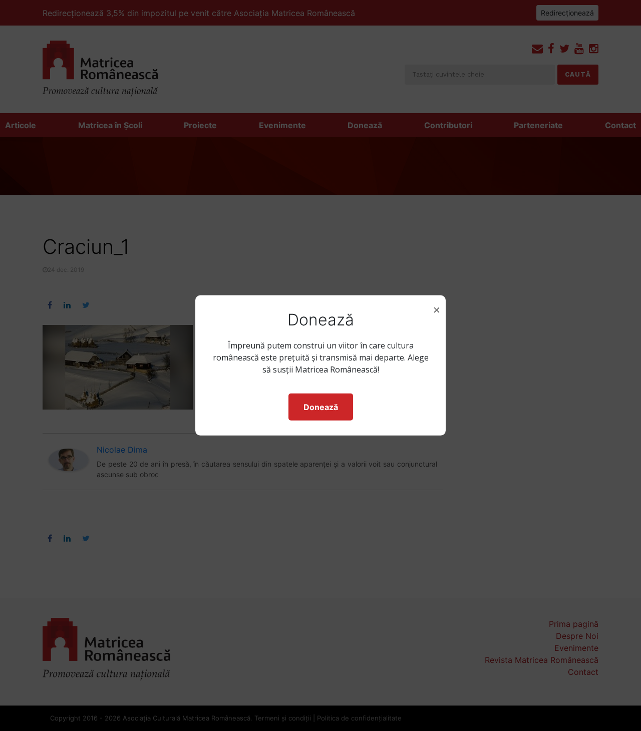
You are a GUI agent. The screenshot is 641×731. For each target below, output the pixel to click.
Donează (320, 407)
